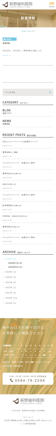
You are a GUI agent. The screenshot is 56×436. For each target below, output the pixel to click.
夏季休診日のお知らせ (12, 174)
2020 (29, 31)
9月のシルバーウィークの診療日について (20, 142)
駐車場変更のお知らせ (12, 205)
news (8, 39)
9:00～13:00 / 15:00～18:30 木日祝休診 (28, 379)
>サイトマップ (28, 417)
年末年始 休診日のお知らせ (15, 216)
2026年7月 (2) (15, 263)
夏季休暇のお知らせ (11, 227)
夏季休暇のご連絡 (10, 152)
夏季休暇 (6, 43)
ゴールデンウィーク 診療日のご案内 (19, 163)
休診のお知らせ (9, 184)
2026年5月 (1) (15, 267)
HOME (23, 31)
